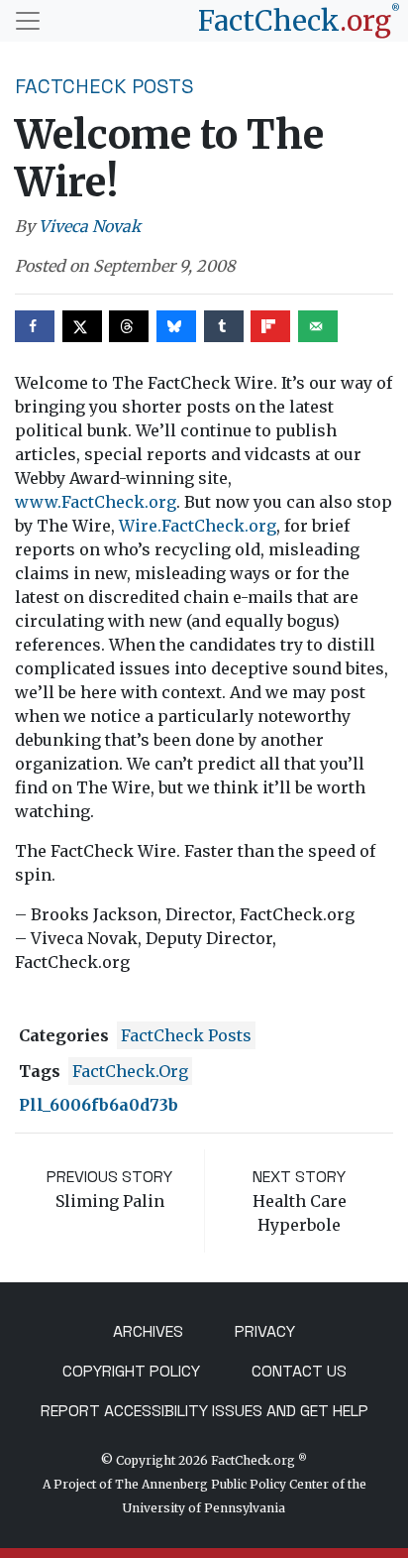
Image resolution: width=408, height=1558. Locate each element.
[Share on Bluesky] (176, 326)
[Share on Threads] (129, 326)
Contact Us (299, 1371)
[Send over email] (318, 326)
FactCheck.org (130, 1071)
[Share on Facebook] (34, 326)
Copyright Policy (131, 1371)
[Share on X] (82, 326)
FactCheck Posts (104, 86)
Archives (148, 1331)
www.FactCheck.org (95, 502)
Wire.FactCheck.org (197, 526)
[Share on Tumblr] (224, 326)
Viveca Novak (90, 226)
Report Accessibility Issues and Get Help (204, 1410)
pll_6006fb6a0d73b (98, 1105)
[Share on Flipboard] (270, 326)
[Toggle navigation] (27, 21)
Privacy (265, 1331)
